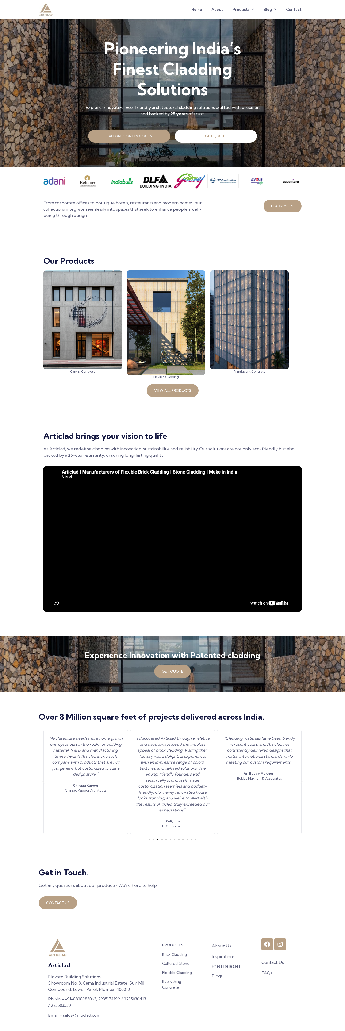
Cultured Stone (175, 963)
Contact (294, 9)
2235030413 (135, 999)
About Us (221, 946)
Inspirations (223, 956)
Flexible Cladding (177, 972)
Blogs (217, 976)
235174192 (110, 999)
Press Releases (226, 966)
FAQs (266, 973)
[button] (43, 782)
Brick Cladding (174, 954)
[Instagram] (280, 944)
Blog (268, 9)
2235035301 (62, 1005)
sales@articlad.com (81, 1015)
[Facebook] (267, 944)
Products (241, 9)
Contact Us (272, 962)
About (217, 9)
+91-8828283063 (80, 999)
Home (196, 9)
